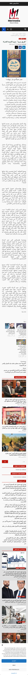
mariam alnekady (21, 44)
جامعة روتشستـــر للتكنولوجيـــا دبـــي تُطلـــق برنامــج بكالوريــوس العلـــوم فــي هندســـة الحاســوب (14, 499)
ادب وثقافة (24, 38)
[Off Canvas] (25, 29)
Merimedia (14, 20)
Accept (14, 661)
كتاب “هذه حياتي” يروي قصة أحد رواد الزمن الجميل (10, 331)
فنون (20, 38)
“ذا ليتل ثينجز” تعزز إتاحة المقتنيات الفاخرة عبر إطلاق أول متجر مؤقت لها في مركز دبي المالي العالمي (14, 416)
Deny (14, 665)
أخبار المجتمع (22, 568)
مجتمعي (17, 568)
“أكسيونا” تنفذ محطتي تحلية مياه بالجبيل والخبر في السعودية (14, 363)
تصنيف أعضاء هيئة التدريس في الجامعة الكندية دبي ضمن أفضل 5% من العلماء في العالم (14, 589)
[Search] (7, 29)
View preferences (14, 669)
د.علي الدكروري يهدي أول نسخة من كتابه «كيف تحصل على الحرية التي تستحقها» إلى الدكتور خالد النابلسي (14, 389)
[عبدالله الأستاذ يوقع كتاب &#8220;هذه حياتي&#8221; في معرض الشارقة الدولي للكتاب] (21, 326)
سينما (23, 449)
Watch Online (4, 29)
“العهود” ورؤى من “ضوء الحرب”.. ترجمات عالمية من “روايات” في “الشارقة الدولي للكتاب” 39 (22, 349)
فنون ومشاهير (19, 422)
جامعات (23, 596)
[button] (2, 645)
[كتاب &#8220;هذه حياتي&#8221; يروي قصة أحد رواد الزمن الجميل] (10, 326)
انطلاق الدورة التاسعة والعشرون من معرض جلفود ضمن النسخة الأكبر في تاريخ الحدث (15, 370)
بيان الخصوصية (14, 673)
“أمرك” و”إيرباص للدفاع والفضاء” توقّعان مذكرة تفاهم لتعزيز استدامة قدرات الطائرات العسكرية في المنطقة (14, 533)
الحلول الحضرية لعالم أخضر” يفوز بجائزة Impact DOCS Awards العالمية (14, 442)
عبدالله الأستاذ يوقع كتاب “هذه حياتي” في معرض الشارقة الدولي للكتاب (21, 332)
